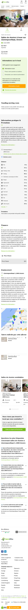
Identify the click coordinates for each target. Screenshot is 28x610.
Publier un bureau (19, 560)
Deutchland (4, 578)
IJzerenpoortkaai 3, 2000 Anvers (9, 460)
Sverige (3, 570)
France (3, 587)
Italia (2, 590)
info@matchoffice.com (6, 545)
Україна (16, 573)
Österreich (16, 568)
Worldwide (17, 585)
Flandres (22, 6)
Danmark (3, 568)
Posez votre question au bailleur (13, 71)
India (15, 582)
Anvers (2, 7)
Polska (16, 575)
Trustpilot (3, 95)
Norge (2, 573)
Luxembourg (4, 580)
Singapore (17, 580)
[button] (5, 339)
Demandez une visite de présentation (14, 74)
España (3, 585)
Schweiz (16, 570)
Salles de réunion (15, 6)
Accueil (2, 6)
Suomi (3, 575)
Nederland (17, 587)
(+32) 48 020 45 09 (5, 547)
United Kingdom (5, 582)
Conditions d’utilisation (16, 597)
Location (8, 6)
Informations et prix (10, 68)
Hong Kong (17, 578)
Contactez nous (19, 557)
